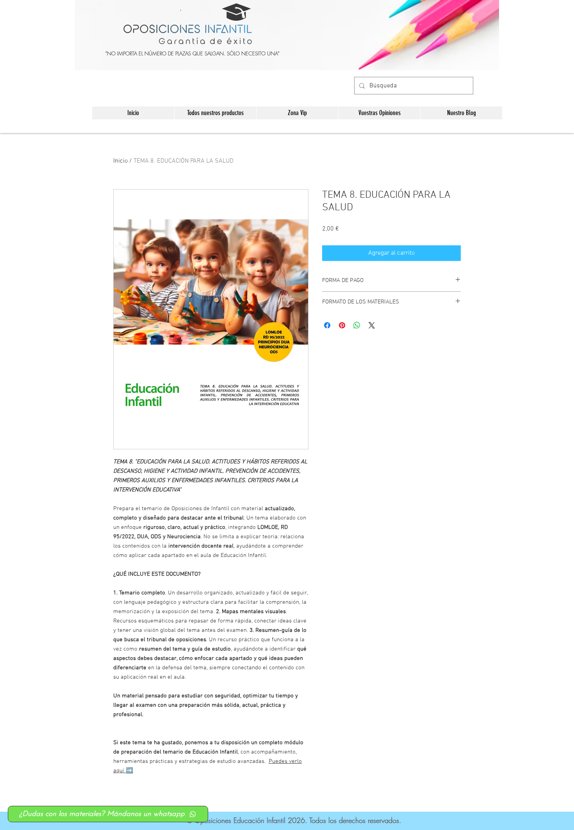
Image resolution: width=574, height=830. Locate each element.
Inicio (120, 161)
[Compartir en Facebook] (327, 325)
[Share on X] (371, 325)
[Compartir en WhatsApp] (357, 325)
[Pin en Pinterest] (342, 325)
